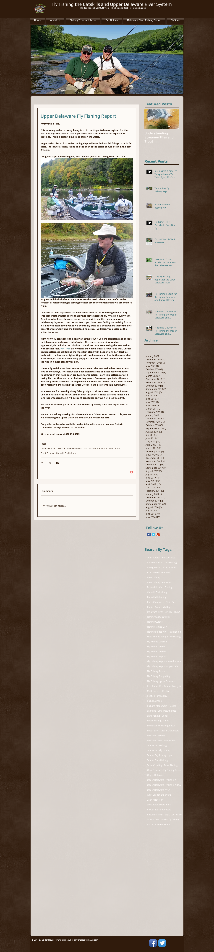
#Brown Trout (169, 557)
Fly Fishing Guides (156, 651)
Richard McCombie (157, 705)
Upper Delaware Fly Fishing (161, 779)
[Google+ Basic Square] (158, 534)
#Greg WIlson (154, 567)
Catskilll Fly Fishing (66, 453)
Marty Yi (176, 686)
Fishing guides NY (156, 631)
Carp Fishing (165, 587)
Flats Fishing (174, 631)
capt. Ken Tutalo (173, 814)
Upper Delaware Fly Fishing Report (164, 784)
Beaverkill (152, 587)
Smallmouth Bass (167, 710)
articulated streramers (159, 804)
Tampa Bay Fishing (157, 745)
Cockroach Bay (162, 607)
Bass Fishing (153, 577)
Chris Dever (172, 602)
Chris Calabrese (155, 602)
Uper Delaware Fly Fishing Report (164, 770)
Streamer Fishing (156, 735)
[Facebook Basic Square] (149, 534)
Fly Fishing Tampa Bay (158, 676)
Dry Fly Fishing (172, 611)
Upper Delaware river (158, 789)
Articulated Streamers (158, 572)
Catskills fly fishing (156, 597)
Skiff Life (151, 710)
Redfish (166, 691)
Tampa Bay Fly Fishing (158, 750)
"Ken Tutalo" (153, 557)
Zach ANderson (155, 799)
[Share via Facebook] (42, 462)
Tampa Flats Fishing (157, 760)
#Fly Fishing (170, 562)
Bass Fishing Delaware (159, 582)
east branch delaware (95, 448)
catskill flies (153, 819)
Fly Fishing (175, 636)
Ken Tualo (152, 686)
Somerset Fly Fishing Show (161, 725)
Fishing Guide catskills (158, 616)
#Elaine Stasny (154, 562)
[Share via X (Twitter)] (49, 462)
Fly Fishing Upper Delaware (161, 681)
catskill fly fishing (170, 819)
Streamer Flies (154, 740)
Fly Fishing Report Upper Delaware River (164, 666)
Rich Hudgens (154, 700)
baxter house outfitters (159, 809)
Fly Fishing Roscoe (156, 671)
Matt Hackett (153, 691)
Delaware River (48, 448)
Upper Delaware (155, 775)
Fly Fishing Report (156, 656)
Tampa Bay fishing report (160, 755)
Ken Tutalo (114, 448)
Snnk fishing (153, 715)
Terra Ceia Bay (154, 765)
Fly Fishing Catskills (157, 641)
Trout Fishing (47, 453)
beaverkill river (155, 814)
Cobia (150, 607)
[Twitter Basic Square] (153, 534)
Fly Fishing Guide (156, 646)
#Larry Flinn (169, 567)
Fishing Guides (155, 621)
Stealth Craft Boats (169, 730)
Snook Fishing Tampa (158, 720)
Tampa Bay (169, 740)
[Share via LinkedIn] (57, 462)
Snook (165, 715)
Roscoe (172, 705)
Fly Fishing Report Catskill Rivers (164, 661)
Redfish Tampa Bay (157, 695)
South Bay (152, 730)
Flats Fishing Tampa (157, 636)
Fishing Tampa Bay (157, 626)
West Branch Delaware (70, 448)
